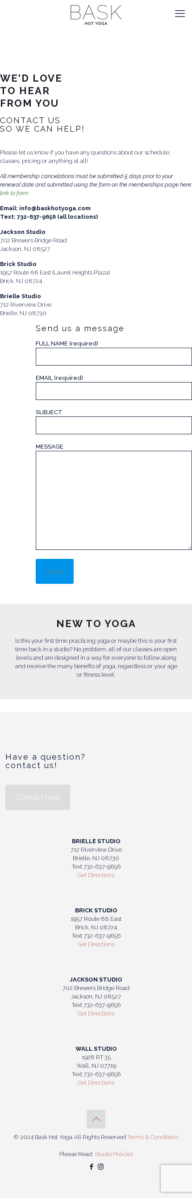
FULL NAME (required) (67, 343)
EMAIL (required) (59, 377)
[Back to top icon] (96, 1119)
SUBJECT (49, 412)
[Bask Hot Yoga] (96, 13)
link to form (14, 193)
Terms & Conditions (153, 1137)
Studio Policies (114, 1154)
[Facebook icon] (91, 1167)
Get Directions (96, 875)
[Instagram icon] (100, 1167)
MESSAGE (49, 446)
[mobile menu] (180, 13)
